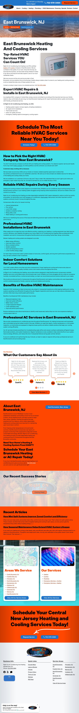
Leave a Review (32, 667)
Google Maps (32, 664)
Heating (46, 574)
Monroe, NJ (10, 591)
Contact (75, 8)
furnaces (28, 197)
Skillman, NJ (10, 585)
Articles (30, 669)
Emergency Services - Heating (52, 583)
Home (6, 27)
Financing (58, 8)
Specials (63, 8)
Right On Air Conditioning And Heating (16, 707)
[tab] (36, 388)
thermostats (44, 197)
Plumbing (46, 579)
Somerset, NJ (11, 589)
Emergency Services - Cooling (52, 581)
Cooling (46, 576)
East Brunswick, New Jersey (58, 407)
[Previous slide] (5, 373)
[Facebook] (4, 672)
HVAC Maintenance (48, 8)
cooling (12, 68)
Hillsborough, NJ (12, 587)
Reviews (69, 8)
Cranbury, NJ (69, 672)
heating (5, 68)
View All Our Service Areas (16, 598)
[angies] (11, 672)
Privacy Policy (32, 672)
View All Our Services (51, 598)
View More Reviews (39, 392)
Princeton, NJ (11, 579)
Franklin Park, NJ (12, 576)
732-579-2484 (53, 3)
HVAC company (18, 165)
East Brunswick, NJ (27, 27)
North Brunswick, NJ (13, 581)
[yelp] (8, 672)
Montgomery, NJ (12, 583)
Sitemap (30, 677)
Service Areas (15, 27)
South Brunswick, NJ (13, 574)
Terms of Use (32, 674)
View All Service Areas (59, 683)
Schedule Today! (29, 145)
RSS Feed (30, 679)
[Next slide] (74, 373)
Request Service (70, 3)
